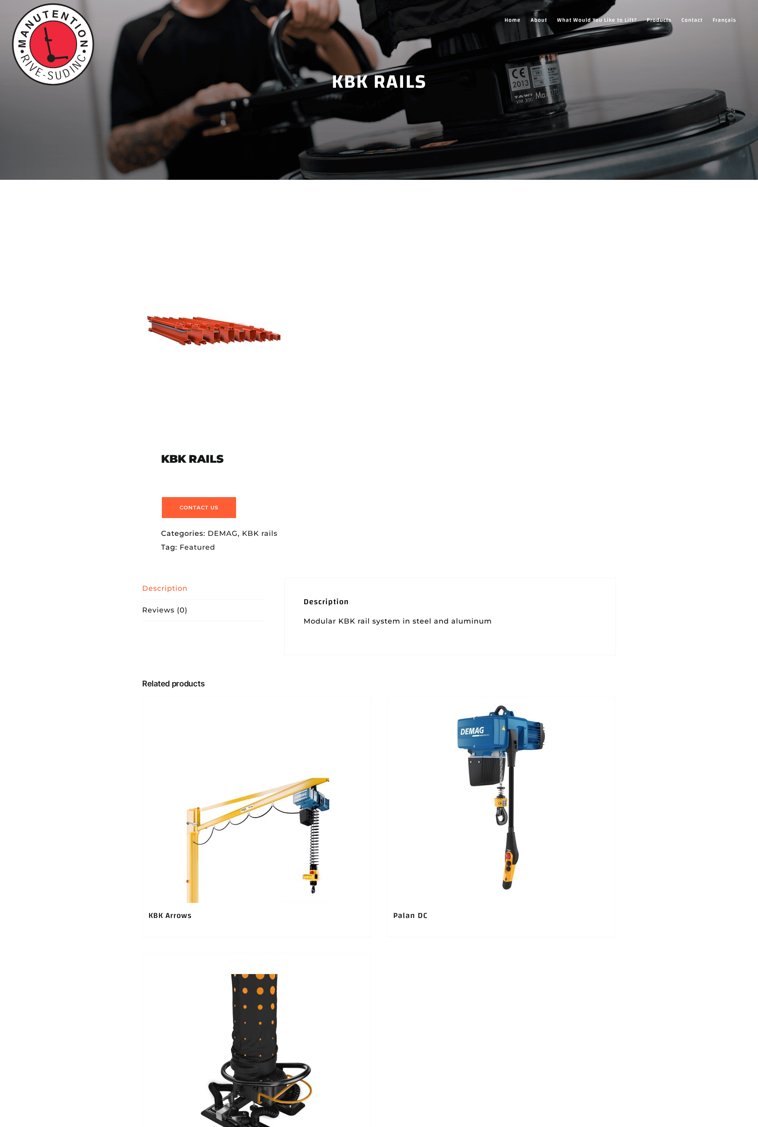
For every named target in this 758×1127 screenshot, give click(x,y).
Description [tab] (165, 588)
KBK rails (260, 533)
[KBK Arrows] (257, 800)
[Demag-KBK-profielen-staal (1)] (256, 330)
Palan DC (410, 915)
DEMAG (223, 533)
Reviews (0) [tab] (165, 610)
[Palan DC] (501, 800)
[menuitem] (724, 20)
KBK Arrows (170, 915)
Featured (197, 547)
